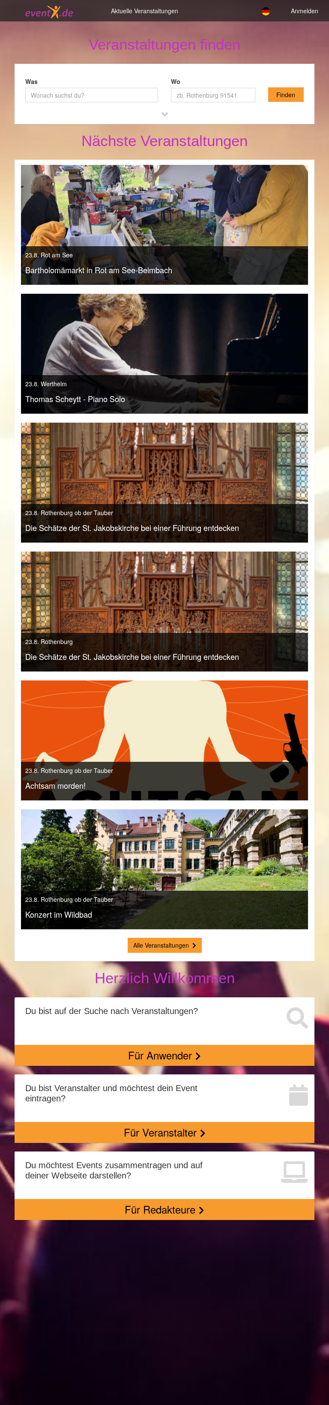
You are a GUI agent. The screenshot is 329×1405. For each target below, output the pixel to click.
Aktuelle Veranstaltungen (144, 9)
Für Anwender (160, 1054)
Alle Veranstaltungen (161, 945)
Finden (285, 94)
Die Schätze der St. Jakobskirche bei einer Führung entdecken (132, 527)
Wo (175, 81)
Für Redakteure (160, 1209)
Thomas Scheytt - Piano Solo (75, 398)
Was (31, 81)
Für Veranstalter (160, 1132)
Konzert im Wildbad (58, 914)
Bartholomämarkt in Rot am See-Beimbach (98, 269)
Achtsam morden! (55, 785)
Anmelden (304, 9)
